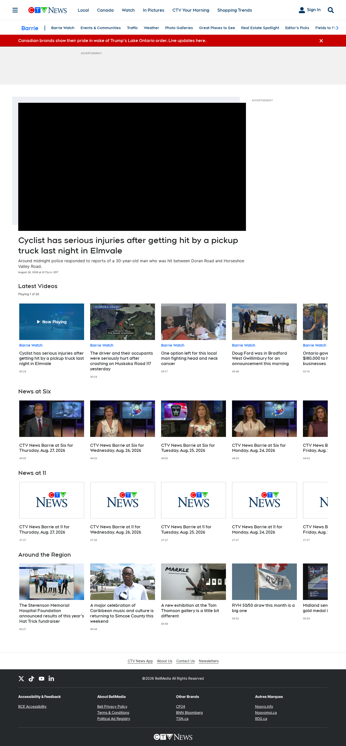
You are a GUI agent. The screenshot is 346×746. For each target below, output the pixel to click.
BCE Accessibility (32, 706)
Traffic (132, 28)
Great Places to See (217, 28)
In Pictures (153, 10)
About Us (164, 661)
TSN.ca (182, 718)
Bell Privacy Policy (112, 706)
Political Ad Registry (113, 718)
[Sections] (15, 10)
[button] (317, 341)
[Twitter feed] (21, 678)
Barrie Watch (62, 28)
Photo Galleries (179, 28)
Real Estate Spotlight (260, 28)
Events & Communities (101, 28)
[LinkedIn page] (52, 678)
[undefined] (51, 338)
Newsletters (209, 661)
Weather (151, 28)
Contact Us (185, 661)
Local (83, 10)
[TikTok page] (31, 678)
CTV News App (140, 661)
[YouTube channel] (42, 678)
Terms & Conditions (113, 712)
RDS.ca (261, 718)
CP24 (180, 706)
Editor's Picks (297, 28)
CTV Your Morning (190, 10)
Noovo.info (264, 706)
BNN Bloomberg (189, 712)
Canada (105, 10)
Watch (128, 10)
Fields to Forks (328, 28)
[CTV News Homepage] (47, 10)
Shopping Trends (234, 10)
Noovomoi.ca (266, 712)
